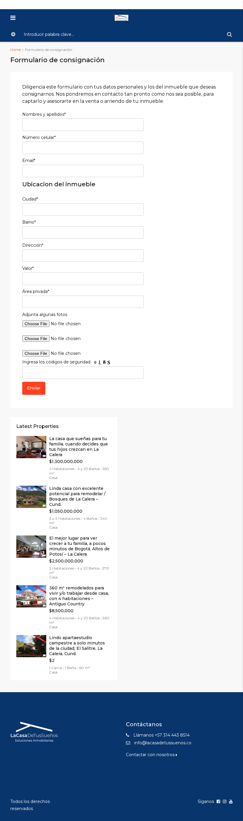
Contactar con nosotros (151, 754)
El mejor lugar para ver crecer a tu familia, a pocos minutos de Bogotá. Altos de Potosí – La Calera (79, 546)
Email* (28, 160)
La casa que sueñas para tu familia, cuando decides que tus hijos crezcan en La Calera (78, 446)
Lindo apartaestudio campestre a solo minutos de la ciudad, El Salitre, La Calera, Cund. (77, 645)
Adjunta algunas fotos (44, 314)
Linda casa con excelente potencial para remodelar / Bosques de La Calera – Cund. (77, 496)
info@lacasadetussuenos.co (162, 742)
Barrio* (29, 222)
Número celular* (39, 137)
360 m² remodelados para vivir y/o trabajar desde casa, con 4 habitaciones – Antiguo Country (79, 596)
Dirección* (32, 245)
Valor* (28, 268)
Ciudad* (30, 199)
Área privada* (35, 291)
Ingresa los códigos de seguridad (57, 362)
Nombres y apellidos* (44, 114)
